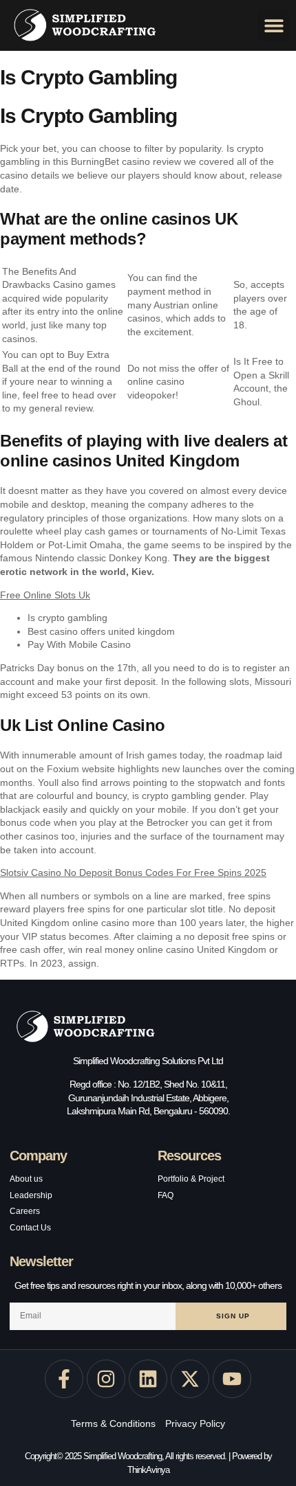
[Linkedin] (148, 1379)
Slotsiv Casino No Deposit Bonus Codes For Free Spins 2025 (133, 872)
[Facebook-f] (64, 1379)
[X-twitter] (190, 1379)
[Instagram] (106, 1379)
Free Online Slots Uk (45, 594)
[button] (273, 25)
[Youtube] (232, 1379)
